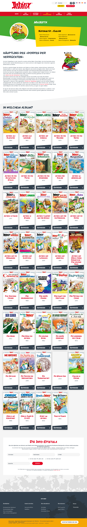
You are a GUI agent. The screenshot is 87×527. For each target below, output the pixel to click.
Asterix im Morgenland (76, 177)
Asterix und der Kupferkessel (60, 217)
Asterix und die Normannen (11, 257)
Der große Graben (43, 297)
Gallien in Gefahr (76, 377)
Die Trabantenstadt (43, 377)
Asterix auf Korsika (43, 137)
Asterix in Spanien (27, 217)
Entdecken (8, 147)
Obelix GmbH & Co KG (27, 417)
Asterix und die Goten (76, 217)
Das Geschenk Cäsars (10, 297)
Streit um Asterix (43, 417)
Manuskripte (21, 522)
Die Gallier (43, 507)
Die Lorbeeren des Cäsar (76, 337)
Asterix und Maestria (60, 257)
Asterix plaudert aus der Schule (43, 217)
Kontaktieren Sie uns (69, 522)
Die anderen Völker (45, 511)
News (74, 503)
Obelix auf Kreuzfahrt (10, 417)
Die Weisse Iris (60, 376)
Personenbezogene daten (46, 521)
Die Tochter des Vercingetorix (27, 377)
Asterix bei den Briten (76, 137)
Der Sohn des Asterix (27, 337)
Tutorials (76, 507)
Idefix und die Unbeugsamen (10, 513)
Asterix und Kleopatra (27, 257)
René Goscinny (61, 507)
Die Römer (43, 509)
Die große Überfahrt (60, 337)
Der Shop (61, 6)
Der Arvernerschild (27, 297)
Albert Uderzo (61, 509)
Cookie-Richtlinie (12, 522)
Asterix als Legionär (27, 137)
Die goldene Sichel (43, 337)
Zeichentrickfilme (29, 507)
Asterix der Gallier (60, 177)
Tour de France (60, 416)
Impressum (11, 521)
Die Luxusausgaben (7, 511)
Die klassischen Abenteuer (9, 507)
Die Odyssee (11, 376)
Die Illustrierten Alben (8, 509)
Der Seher (11, 336)
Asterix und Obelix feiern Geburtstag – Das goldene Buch (76, 260)
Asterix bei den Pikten (27, 177)
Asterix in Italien (10, 216)
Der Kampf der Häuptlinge (60, 297)
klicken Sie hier (57, 470)
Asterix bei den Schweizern (43, 177)
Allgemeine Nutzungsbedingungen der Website (27, 521)
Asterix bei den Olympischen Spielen (11, 178)
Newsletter (70, 6)
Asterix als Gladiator (10, 137)
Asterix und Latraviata (43, 257)
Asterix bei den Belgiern (60, 137)
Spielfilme (27, 509)
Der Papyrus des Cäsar (76, 297)
